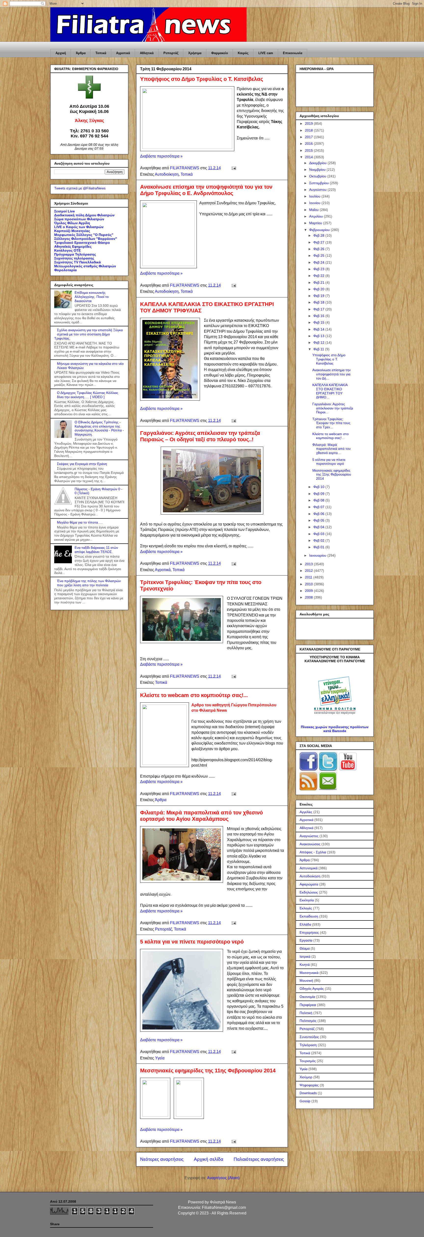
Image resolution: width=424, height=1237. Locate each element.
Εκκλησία (307, 900)
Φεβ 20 (319, 289)
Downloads (308, 1093)
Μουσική (306, 980)
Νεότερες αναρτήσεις (162, 1159)
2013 (309, 564)
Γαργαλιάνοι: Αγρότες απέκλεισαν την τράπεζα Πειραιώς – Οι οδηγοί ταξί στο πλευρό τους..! (200, 436)
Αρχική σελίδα (208, 1159)
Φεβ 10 (319, 487)
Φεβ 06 (319, 514)
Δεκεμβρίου (318, 163)
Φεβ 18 (319, 302)
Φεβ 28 (319, 235)
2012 (309, 571)
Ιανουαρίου (318, 555)
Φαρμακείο (219, 53)
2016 (309, 144)
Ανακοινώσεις (310, 844)
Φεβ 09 (319, 494)
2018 (309, 130)
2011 (309, 577)
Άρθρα (81, 53)
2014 (309, 157)
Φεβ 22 (319, 276)
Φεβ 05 (319, 520)
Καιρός (243, 53)
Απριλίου (316, 216)
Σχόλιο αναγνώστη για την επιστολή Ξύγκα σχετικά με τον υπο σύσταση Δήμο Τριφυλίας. (88, 334)
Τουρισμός (308, 1061)
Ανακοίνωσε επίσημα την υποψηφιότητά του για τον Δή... (331, 374)
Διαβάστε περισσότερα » (161, 156)
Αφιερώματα (309, 884)
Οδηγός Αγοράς (312, 989)
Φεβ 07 (319, 507)
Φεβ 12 (319, 342)
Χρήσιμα (194, 53)
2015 (309, 150)
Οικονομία (307, 997)
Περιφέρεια (308, 1005)
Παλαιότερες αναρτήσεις (259, 1159)
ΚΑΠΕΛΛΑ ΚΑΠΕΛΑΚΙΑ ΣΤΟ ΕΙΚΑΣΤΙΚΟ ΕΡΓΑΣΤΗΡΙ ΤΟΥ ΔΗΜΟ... (329, 391)
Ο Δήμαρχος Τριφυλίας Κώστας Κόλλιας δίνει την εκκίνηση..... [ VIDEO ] (87, 395)
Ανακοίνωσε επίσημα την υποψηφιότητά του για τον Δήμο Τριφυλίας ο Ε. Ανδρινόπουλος (206, 190)
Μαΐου (314, 210)
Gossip (305, 1101)
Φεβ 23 (319, 269)
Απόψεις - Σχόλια (313, 852)
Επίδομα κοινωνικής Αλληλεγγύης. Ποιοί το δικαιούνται (92, 297)
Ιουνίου (315, 203)
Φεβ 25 (319, 255)
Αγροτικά (123, 53)
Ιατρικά (305, 956)
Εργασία (306, 940)
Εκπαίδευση (309, 916)
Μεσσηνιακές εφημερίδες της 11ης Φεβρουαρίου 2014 (208, 1070)
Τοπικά (100, 53)
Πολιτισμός (308, 1021)
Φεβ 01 (319, 547)
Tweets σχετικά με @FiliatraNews (80, 188)
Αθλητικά (147, 53)
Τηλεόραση (308, 1045)
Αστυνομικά (309, 868)
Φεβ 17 (319, 309)
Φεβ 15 (319, 322)
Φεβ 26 (319, 249)
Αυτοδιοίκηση (167, 174)
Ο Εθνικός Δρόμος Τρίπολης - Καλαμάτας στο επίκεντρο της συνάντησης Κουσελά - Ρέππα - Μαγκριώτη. (99, 428)
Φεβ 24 (319, 262)
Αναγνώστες (309, 836)
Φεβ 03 (319, 534)
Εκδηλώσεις (309, 892)
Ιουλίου (315, 196)
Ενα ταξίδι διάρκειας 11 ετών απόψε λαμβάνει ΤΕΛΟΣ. (96, 550)
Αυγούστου (318, 190)
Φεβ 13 (319, 336)
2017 (309, 137)
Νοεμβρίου (318, 169)
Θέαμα (305, 948)
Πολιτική (306, 1013)
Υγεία (159, 1058)
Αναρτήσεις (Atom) (223, 1178)
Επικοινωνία (292, 53)
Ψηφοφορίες (309, 1085)
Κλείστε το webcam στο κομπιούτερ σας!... (194, 695)
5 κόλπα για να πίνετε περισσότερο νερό (192, 942)
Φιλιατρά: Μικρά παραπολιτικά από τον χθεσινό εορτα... (331, 449)
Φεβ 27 (319, 242)
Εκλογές (306, 908)
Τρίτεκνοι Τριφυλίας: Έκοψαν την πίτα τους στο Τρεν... (331, 423)
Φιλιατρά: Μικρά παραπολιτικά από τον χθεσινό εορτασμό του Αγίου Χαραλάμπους (201, 815)
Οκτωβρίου (318, 176)
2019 (309, 123)
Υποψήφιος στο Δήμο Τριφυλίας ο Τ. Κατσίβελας (201, 79)
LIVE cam (265, 53)
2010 (309, 584)
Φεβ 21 (319, 282)
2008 (309, 597)
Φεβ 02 (319, 540)
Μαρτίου (316, 223)
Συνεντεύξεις (309, 1037)
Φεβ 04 (319, 527)
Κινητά (305, 965)
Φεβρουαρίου (320, 230)
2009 (309, 591)
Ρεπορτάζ (170, 53)
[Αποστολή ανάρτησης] (233, 168)
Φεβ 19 (319, 296)
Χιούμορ (306, 1077)
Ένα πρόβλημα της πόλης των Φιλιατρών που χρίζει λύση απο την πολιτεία (89, 583)
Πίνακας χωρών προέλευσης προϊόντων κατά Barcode (335, 729)
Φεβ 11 (319, 349)
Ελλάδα (305, 924)
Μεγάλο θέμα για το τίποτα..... (80, 522)
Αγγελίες (306, 812)
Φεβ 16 (319, 316)
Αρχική (60, 53)
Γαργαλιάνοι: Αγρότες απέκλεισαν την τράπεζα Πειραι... (332, 408)
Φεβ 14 (319, 329)
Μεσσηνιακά (309, 973)
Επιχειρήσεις (309, 932)
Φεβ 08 (319, 500)
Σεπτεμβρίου (319, 183)
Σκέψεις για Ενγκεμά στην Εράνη (82, 464)
